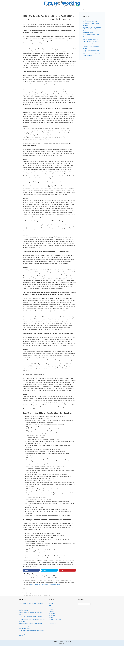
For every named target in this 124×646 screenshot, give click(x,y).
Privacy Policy (67, 641)
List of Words (52, 615)
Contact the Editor (58, 641)
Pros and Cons (52, 623)
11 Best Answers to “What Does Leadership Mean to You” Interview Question (91, 46)
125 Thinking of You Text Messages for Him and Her (35, 593)
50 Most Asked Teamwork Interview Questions (30, 607)
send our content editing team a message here (45, 584)
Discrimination (52, 607)
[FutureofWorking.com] (62, 4)
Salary (50, 625)
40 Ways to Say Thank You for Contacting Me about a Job (37, 595)
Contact (78, 10)
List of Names (52, 613)
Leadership (61, 10)
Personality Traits (53, 621)
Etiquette (51, 609)
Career (70, 10)
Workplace (50, 10)
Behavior (51, 603)
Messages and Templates (55, 619)
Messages (51, 617)
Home (42, 10)
